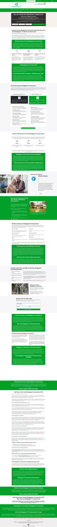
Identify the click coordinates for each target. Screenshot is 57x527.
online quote (31, 417)
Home (12, 9)
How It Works (16, 9)
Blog (42, 518)
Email (30, 306)
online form (30, 444)
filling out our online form (40, 433)
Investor (40, 518)
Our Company (22, 9)
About (30, 9)
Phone (18, 306)
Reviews (27, 9)
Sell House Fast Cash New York (38, 9)
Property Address (19, 303)
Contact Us (37, 518)
